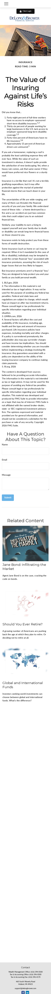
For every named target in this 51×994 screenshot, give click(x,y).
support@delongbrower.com (25, 988)
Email (4, 460)
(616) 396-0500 (35, 974)
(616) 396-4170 (34, 977)
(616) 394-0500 (37, 972)
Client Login (27, 11)
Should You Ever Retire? (22, 624)
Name (5, 445)
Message (6, 475)
